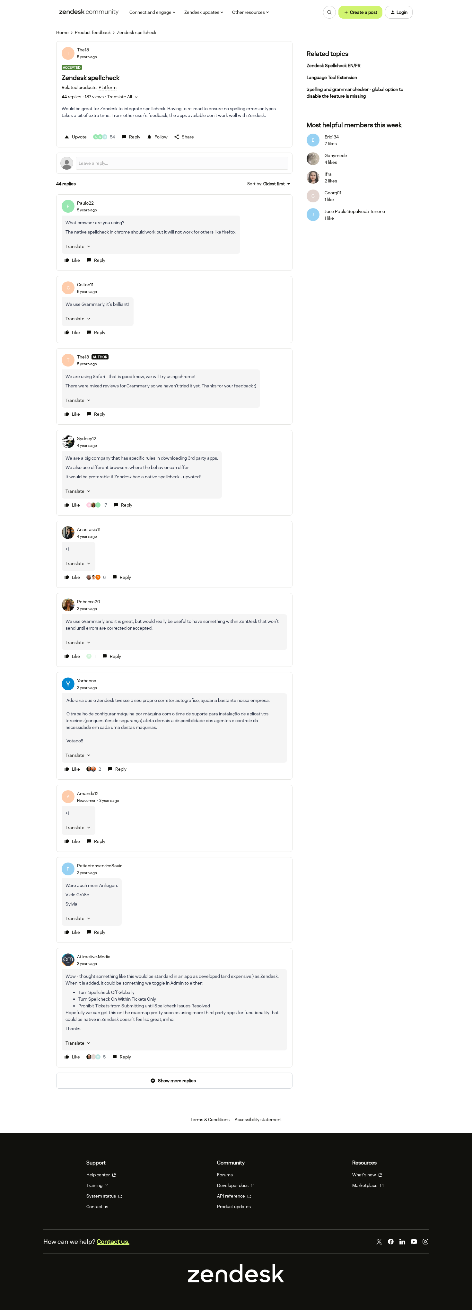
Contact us (97, 1206)
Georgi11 (333, 193)
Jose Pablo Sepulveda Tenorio (355, 211)
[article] (174, 232)
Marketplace (365, 1185)
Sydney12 (86, 438)
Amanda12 (88, 793)
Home (62, 32)
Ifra (328, 174)
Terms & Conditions (210, 1119)
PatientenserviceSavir (99, 866)
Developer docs (233, 1185)
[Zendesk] (236, 1281)
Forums (225, 1175)
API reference (231, 1196)
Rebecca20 (88, 602)
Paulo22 (85, 203)
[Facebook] (391, 1241)
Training (94, 1185)
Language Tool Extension (332, 77)
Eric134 (332, 137)
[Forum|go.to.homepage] (89, 12)
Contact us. (113, 1241)
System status (101, 1196)
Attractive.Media (93, 957)
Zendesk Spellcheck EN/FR (334, 65)
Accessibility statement (258, 1119)
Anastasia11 (89, 529)
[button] (360, 12)
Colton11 (85, 285)
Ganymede (336, 155)
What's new (364, 1175)
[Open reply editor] (174, 163)
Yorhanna (86, 681)
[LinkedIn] (402, 1241)
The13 (83, 50)
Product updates (234, 1206)
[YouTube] (414, 1241)
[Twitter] (379, 1241)
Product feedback (93, 32)
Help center (98, 1175)
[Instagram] (425, 1241)
